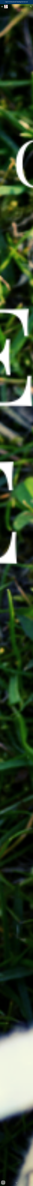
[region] (16, 2)
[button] (2, 6)
